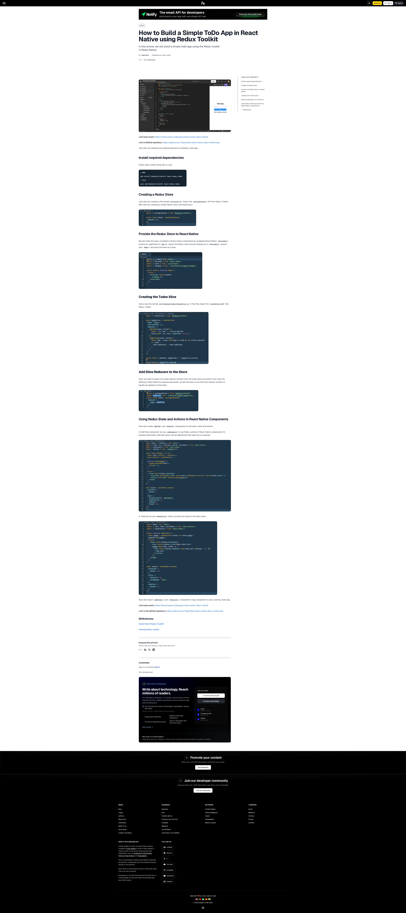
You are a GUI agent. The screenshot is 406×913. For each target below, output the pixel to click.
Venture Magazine (211, 812)
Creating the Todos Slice (249, 95)
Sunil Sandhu (131, 848)
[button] (203, 3)
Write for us (122, 826)
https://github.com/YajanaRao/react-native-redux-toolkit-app (191, 142)
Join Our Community (203, 790)
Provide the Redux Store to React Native (253, 90)
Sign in (389, 3)
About (250, 809)
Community (122, 823)
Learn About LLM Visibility (171, 833)
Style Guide (122, 829)
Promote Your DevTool (170, 819)
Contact (251, 816)
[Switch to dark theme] (369, 3)
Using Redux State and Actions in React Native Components (252, 105)
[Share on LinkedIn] (145, 649)
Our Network (166, 829)
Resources (122, 819)
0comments (150, 60)
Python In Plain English (126, 856)
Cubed (207, 816)
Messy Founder (210, 823)
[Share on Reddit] (153, 649)
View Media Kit (203, 767)
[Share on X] (149, 649)
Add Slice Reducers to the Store (252, 99)
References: (247, 110)
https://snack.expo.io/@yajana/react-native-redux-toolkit (181, 137)
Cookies (251, 823)
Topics (120, 812)
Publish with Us (167, 816)
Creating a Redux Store (249, 85)
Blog (120, 809)
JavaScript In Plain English (143, 853)
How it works (146, 727)
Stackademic (209, 819)
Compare (165, 823)
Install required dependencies (251, 81)
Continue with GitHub (211, 701)
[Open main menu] (4, 3)
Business (377, 3)
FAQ (163, 812)
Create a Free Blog (124, 833)
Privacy (251, 819)
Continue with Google (211, 695)
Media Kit (165, 826)
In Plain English (210, 809)
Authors (121, 816)
